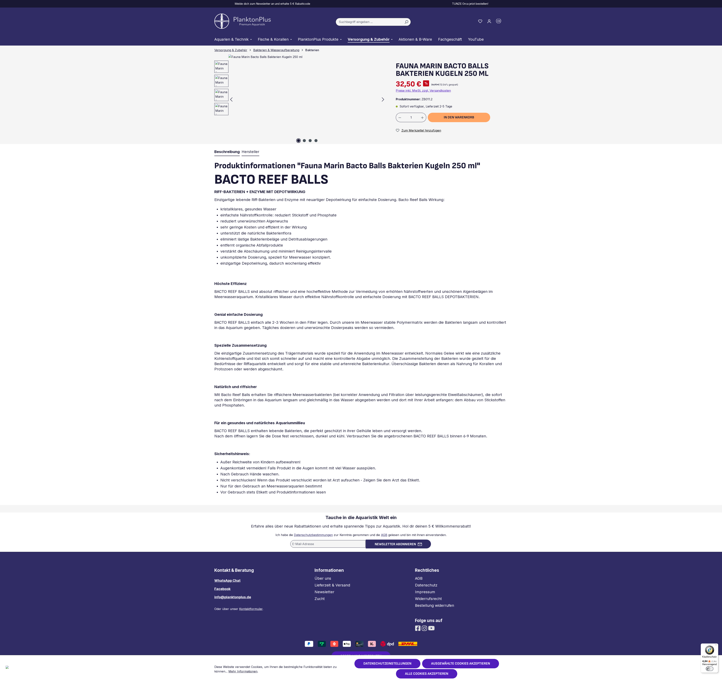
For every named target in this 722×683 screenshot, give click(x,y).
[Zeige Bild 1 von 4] (298, 140)
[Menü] (716, 645)
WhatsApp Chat (227, 580)
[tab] (227, 152)
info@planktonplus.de (232, 597)
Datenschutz (426, 585)
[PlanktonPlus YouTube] (431, 628)
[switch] (709, 668)
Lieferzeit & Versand (332, 585)
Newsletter (324, 592)
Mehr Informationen (242, 671)
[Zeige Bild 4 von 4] (315, 140)
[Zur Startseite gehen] (242, 21)
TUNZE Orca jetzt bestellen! (469, 3)
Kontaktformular (250, 609)
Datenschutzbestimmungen (313, 535)
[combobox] (369, 22)
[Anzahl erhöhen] (422, 117)
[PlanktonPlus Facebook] (418, 628)
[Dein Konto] (489, 21)
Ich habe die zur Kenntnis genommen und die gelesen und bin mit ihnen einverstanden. (361, 535)
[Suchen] (406, 22)
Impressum (425, 592)
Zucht (320, 598)
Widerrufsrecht (428, 598)
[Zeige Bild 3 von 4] (310, 140)
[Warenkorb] (501, 22)
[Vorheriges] (231, 99)
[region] (298, 99)
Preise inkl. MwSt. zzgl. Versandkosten (423, 90)
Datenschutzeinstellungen (387, 663)
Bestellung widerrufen (434, 605)
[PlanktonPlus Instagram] (425, 628)
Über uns (323, 578)
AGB (384, 535)
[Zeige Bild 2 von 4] (304, 140)
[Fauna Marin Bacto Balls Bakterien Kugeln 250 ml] (307, 99)
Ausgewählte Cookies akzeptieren (460, 663)
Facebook (222, 589)
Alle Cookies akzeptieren (426, 674)
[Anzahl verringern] (400, 117)
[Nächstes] (383, 99)
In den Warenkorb (459, 117)
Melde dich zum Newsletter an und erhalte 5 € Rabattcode (271, 3)
